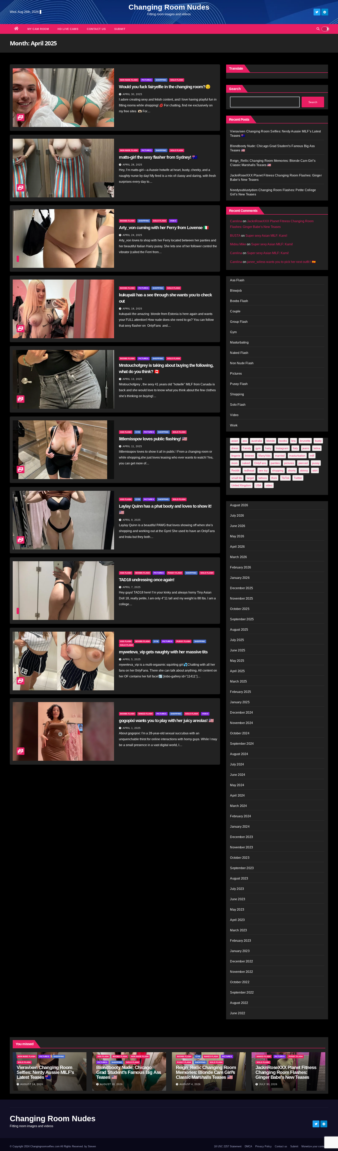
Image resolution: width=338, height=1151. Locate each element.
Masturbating (239, 342)
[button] (318, 29)
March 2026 (238, 557)
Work (233, 425)
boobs (283, 440)
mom (234, 463)
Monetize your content (314, 1146)
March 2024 (238, 805)
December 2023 (241, 837)
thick (274, 477)
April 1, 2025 (132, 728)
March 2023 (238, 930)
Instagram (282, 448)
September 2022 (242, 992)
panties (275, 463)
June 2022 (237, 1013)
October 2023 (239, 857)
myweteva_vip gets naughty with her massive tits (163, 651)
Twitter (298, 477)
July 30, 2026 (268, 1084)
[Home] (16, 29)
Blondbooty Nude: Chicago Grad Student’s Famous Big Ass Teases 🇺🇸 (128, 1072)
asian (234, 440)
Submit (119, 29)
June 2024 (237, 774)
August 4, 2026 (190, 1084)
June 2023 (237, 899)
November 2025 (241, 598)
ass (245, 440)
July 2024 (237, 764)
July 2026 (237, 515)
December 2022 (241, 961)
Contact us (96, 29)
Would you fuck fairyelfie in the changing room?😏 (164, 86)
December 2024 (241, 712)
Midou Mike (238, 244)
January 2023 (239, 951)
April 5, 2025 (132, 659)
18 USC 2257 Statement (228, 1146)
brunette (305, 440)
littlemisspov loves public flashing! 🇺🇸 (153, 438)
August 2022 (239, 1002)
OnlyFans (260, 463)
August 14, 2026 (31, 1084)
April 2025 (237, 671)
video (269, 485)
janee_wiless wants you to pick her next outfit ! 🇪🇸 (281, 261)
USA (258, 485)
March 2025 (238, 681)
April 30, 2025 (132, 94)
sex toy (263, 470)
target (250, 477)
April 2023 (237, 920)
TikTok (285, 477)
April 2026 (237, 546)
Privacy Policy (263, 1146)
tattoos (262, 477)
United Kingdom (241, 485)
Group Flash (239, 321)
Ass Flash (125, 432)
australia (256, 440)
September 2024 (242, 743)
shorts (292, 470)
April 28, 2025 (132, 164)
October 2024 (239, 733)
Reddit (235, 470)
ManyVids (264, 455)
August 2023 (239, 878)
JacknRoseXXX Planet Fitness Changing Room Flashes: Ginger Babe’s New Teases (285, 1072)
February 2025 (240, 691)
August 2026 (239, 505)
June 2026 (237, 526)
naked (246, 463)
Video (173, 221)
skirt (314, 470)
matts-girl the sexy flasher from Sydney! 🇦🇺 (158, 157)
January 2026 (239, 577)
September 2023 (242, 868)
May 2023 (237, 909)
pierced (303, 463)
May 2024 (237, 785)
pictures (289, 463)
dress (234, 448)
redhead (249, 470)
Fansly (247, 448)
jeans (305, 448)
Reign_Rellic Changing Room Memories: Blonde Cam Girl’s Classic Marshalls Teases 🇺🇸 (206, 1072)
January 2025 (239, 702)
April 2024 (237, 795)
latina (317, 448)
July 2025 (237, 640)
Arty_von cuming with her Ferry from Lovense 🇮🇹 (164, 227)
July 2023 (237, 888)
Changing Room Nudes (169, 7)
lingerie (235, 455)
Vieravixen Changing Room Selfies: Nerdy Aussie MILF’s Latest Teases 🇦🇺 (45, 1072)
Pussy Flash (175, 573)
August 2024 (239, 754)
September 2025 (242, 619)
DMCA (248, 1146)
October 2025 (239, 609)
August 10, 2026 (111, 1084)
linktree (249, 455)
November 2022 (241, 971)
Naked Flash (145, 714)
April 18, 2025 (132, 308)
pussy (315, 463)
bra (293, 440)
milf (312, 455)
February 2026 (240, 567)
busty (318, 440)
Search (235, 89)
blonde (270, 440)
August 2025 (239, 629)
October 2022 (239, 982)
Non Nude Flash (129, 80)
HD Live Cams (68, 29)
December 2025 (241, 588)
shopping (277, 470)
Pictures (147, 80)
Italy (295, 448)
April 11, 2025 (132, 446)
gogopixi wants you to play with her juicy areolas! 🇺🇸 (166, 720)
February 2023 (240, 940)
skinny (304, 470)
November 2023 (241, 847)
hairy (268, 448)
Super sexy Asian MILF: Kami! (266, 235)
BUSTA (235, 235)
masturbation (297, 455)
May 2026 (237, 536)
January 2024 (239, 826)
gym (258, 448)
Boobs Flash (127, 221)
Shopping (161, 80)
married (280, 455)
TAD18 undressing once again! (146, 579)
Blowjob (236, 290)
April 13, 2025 (132, 379)
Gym (137, 432)
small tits (236, 477)
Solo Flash (176, 80)
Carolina (236, 221)
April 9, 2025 (132, 520)
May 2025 (237, 660)
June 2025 (237, 650)
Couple (235, 311)
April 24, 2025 (132, 235)
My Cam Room (38, 29)
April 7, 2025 (132, 587)
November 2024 (241, 723)
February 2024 (240, 816)
